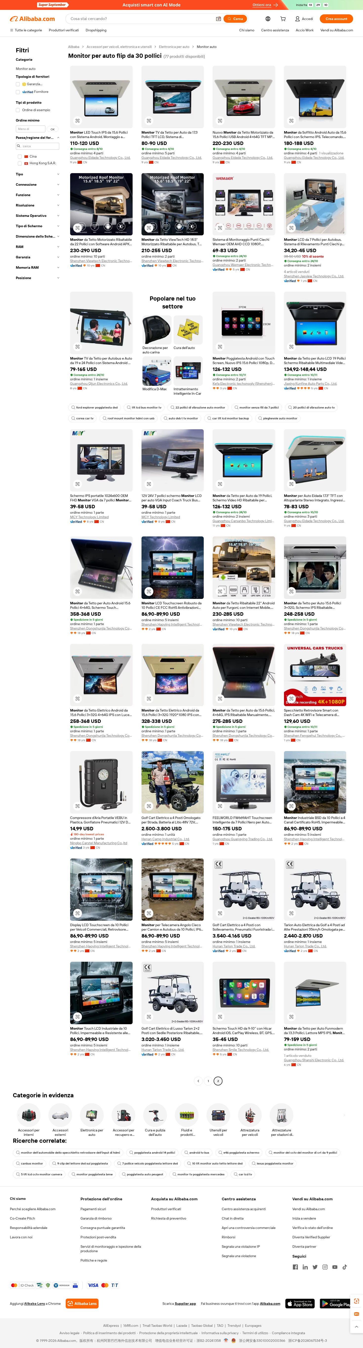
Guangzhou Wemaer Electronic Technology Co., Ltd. (244, 265)
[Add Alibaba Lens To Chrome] (82, 1303)
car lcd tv (245, 1174)
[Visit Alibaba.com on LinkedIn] (305, 1267)
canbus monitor (32, 1163)
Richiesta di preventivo (168, 1218)
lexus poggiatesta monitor (275, 1163)
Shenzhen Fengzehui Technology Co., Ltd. (315, 735)
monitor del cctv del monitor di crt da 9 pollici (305, 1152)
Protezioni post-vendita (98, 1237)
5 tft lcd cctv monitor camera (41, 1174)
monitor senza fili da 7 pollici (259, 407)
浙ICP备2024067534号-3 (307, 1341)
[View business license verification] (226, 1340)
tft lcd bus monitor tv (146, 407)
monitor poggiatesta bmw (95, 1174)
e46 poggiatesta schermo (241, 1152)
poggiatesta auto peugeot (145, 1174)
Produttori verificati (166, 1209)
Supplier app (185, 1304)
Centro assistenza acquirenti (244, 1209)
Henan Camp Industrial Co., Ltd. (165, 839)
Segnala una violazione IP (241, 1246)
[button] (219, 19)
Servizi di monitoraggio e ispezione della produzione (111, 1249)
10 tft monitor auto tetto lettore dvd (217, 1163)
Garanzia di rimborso (96, 1218)
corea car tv (84, 418)
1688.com (130, 1326)
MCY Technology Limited (89, 517)
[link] (356, 1301)
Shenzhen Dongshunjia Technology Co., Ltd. (101, 628)
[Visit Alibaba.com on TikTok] (345, 1267)
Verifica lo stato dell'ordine (312, 1228)
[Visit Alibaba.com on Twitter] (315, 1267)
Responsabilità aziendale (28, 1228)
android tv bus (199, 1152)
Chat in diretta (232, 1218)
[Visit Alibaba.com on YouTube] (335, 1267)
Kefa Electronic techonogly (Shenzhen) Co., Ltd (244, 384)
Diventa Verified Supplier (311, 1237)
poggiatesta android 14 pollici (154, 1152)
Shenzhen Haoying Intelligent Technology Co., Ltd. (172, 624)
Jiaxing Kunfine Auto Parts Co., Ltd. (310, 384)
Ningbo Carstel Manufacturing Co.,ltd (98, 843)
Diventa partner (304, 1246)
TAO (220, 1326)
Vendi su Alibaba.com (308, 1209)
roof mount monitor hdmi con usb (131, 418)
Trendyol (234, 1326)
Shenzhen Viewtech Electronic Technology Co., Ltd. (101, 261)
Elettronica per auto (174, 47)
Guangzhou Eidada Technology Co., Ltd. (100, 158)
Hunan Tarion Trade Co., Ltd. (234, 946)
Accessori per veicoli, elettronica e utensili (119, 47)
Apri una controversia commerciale (249, 1228)
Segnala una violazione (239, 1256)
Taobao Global (202, 1326)
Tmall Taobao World (157, 1326)
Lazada (181, 1326)
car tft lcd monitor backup (230, 418)
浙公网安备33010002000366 (262, 1341)
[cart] (284, 19)
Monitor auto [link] (207, 47)
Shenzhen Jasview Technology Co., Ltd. (314, 276)
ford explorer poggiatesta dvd (97, 407)
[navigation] (37, 564)
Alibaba (73, 47)
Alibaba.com (270, 1304)
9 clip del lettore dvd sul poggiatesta (82, 1163)
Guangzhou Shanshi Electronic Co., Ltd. (314, 1060)
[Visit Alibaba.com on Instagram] (325, 1267)
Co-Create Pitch (22, 1218)
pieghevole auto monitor (280, 418)
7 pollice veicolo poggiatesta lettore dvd (150, 1163)
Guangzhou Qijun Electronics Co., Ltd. (99, 384)
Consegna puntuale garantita (103, 1228)
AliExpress (111, 1326)
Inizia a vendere (304, 1218)
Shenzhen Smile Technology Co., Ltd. (241, 1050)
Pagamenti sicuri (93, 1209)
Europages (253, 1326)
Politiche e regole (94, 1260)
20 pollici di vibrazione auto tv (314, 407)
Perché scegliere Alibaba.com (33, 1209)
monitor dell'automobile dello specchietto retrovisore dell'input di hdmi (70, 1152)
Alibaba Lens (34, 1304)
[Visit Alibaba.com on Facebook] (295, 1267)
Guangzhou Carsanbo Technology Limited (244, 521)
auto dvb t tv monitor (183, 418)
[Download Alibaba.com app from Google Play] (336, 1303)
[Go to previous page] (198, 1081)
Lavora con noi (21, 1237)
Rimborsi (228, 1237)
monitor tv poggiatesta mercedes (201, 1174)
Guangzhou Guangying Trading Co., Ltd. (243, 839)
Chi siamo (18, 1199)
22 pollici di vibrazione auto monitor (200, 407)
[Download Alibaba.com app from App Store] (300, 1303)
